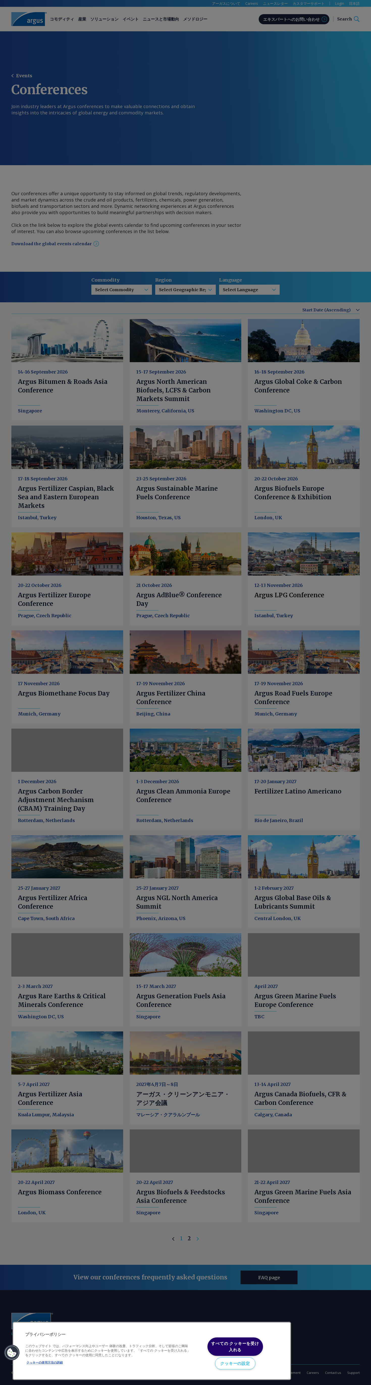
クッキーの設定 (235, 1363)
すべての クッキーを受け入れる (235, 1346)
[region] (152, 1351)
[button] (12, 1353)
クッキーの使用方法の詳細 (44, 1362)
